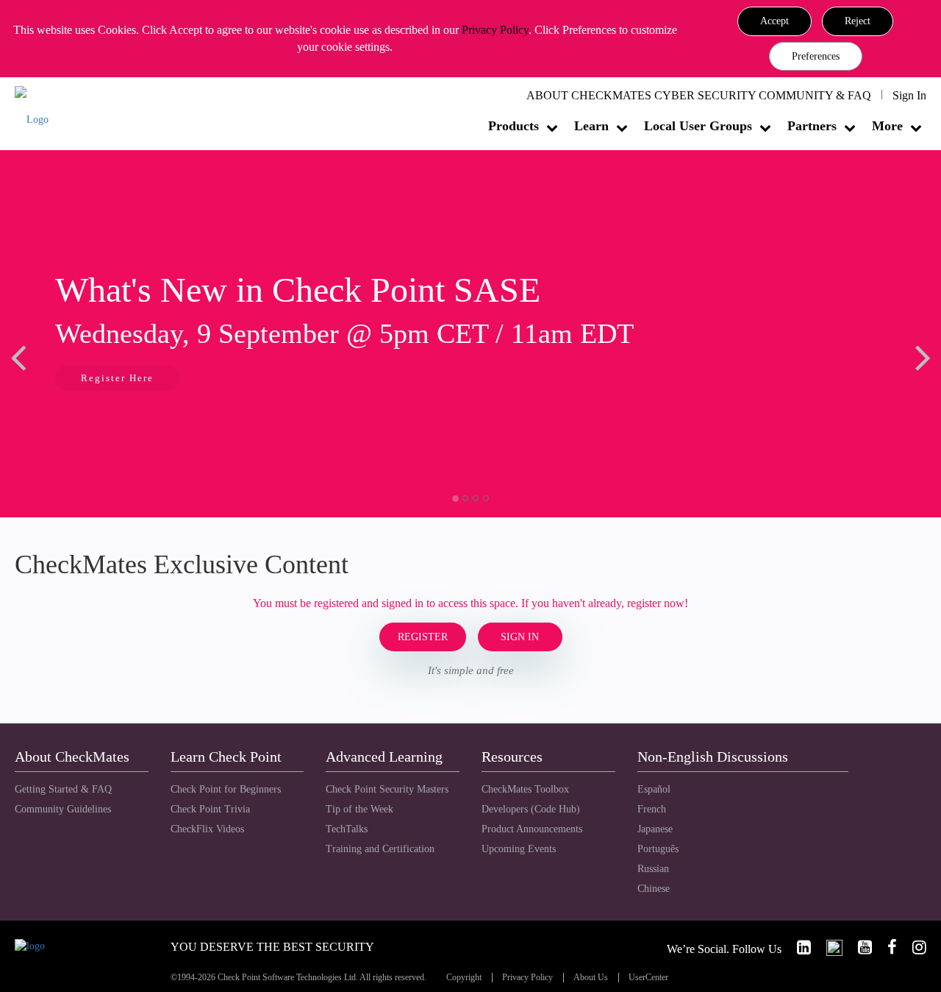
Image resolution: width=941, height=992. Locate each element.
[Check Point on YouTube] (858, 947)
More (887, 125)
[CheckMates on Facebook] (886, 947)
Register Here (117, 377)
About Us (590, 977)
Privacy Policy (495, 30)
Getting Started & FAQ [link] (63, 789)
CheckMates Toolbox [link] (525, 789)
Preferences (816, 56)
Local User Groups (698, 125)
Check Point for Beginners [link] (226, 789)
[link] (797, 947)
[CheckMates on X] (828, 947)
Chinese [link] (653, 888)
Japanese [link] (655, 829)
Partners (812, 125)
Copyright (464, 977)
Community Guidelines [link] (63, 809)
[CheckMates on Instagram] (913, 947)
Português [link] (658, 848)
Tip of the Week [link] (359, 809)
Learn (591, 125)
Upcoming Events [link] (519, 848)
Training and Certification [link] (380, 848)
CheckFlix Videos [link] (207, 829)
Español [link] (653, 789)
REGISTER (423, 636)
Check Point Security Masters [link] (387, 789)
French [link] (651, 809)
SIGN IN (520, 636)
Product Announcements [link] (532, 829)
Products (513, 125)
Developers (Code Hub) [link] (531, 809)
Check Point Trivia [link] (210, 809)
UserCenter (648, 977)
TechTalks (347, 829)
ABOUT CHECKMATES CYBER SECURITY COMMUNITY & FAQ (698, 95)
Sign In (909, 95)
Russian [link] (653, 868)
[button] (774, 21)
